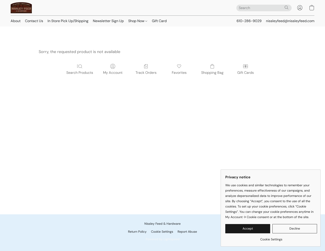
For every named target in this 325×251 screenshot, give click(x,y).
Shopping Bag (212, 72)
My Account (112, 72)
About (16, 21)
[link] (271, 237)
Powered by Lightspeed (163, 239)
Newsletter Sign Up (108, 21)
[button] (21, 7)
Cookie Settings (162, 232)
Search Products (79, 72)
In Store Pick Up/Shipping (68, 21)
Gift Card (159, 21)
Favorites (179, 72)
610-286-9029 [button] (249, 21)
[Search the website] (286, 7)
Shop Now (136, 21)
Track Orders (146, 72)
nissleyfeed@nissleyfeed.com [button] (290, 21)
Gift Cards (245, 72)
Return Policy (137, 232)
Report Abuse (187, 232)
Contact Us (34, 21)
